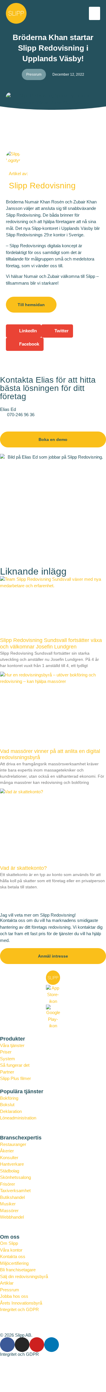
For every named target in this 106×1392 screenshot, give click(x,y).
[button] (94, 13)
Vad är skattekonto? (23, 868)
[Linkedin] (51, 1344)
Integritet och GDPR (19, 1354)
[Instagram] (22, 1344)
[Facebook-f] (7, 1344)
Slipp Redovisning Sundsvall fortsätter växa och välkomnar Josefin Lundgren (51, 643)
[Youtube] (36, 1344)
